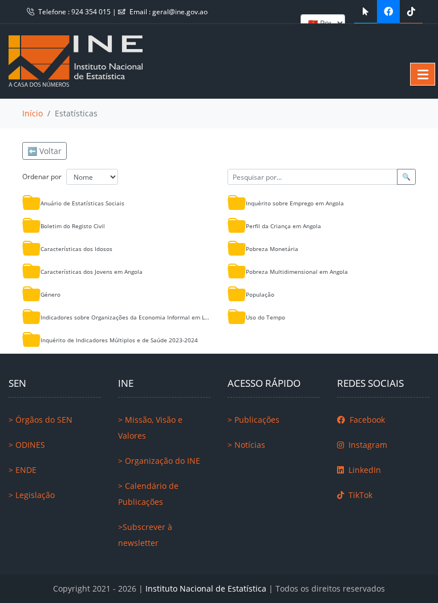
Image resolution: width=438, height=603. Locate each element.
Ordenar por (42, 176)
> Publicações (253, 419)
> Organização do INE (159, 460)
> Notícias (246, 444)
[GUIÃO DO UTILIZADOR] (365, 11)
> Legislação (32, 494)
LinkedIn (363, 469)
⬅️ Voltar (44, 150)
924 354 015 (91, 12)
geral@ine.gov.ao (180, 12)
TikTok (359, 494)
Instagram (366, 444)
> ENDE (22, 469)
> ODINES (27, 444)
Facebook (366, 419)
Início (32, 113)
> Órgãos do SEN (40, 419)
